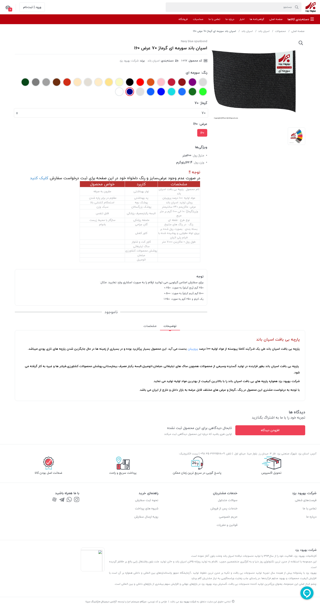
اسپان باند (263, 31)
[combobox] (111, 113)
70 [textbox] (203, 113)
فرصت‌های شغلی (306, 500)
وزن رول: (198, 162)
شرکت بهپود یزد (129, 60)
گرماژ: (203, 103)
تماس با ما (310, 508)
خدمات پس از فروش (224, 508)
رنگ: (204, 72)
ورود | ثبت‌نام (32, 7)
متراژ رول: (198, 155)
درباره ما (311, 516)
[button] (301, 19)
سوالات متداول (227, 500)
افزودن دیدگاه (270, 430)
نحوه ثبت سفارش (146, 500)
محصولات (280, 31)
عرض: (203, 123)
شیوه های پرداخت (146, 508)
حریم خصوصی (228, 516)
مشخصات (150, 326)
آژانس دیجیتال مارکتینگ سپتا (101, 601)
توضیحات (170, 326)
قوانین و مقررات (227, 525)
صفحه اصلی (297, 31)
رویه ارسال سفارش (146, 516)
